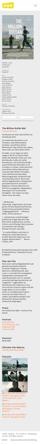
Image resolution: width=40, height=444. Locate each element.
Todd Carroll (6, 95)
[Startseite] (9, 5)
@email (11, 434)
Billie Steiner (7, 89)
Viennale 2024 (8, 322)
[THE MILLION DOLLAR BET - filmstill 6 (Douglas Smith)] (18, 418)
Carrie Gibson (7, 85)
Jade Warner (6, 87)
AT (3, 63)
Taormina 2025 (8, 329)
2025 (10, 63)
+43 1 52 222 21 (21, 434)
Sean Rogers (6, 83)
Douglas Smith (7, 79)
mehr (18, 117)
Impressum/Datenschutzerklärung (24, 440)
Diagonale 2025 (8, 327)
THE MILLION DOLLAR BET (13, 350)
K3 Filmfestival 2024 (10, 324)
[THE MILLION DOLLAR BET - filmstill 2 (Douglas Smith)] (18, 387)
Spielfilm (5, 67)
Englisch (5, 72)
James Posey (6, 99)
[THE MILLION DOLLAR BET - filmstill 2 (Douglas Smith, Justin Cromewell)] (18, 376)
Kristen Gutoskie (8, 81)
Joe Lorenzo (6, 101)
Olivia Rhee (6, 93)
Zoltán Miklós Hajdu (9, 97)
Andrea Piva (6, 111)
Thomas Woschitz (8, 106)
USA (5, 63)
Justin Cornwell (8, 77)
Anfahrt (4, 440)
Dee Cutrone (6, 91)
